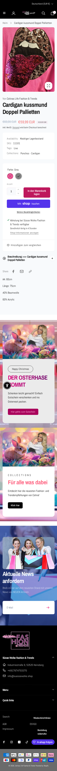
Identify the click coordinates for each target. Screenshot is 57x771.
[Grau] (19, 176)
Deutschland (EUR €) (41, 3)
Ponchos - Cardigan (30, 153)
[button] (4, 13)
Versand (15, 127)
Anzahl (9, 184)
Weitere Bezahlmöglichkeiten (28, 212)
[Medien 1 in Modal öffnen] (29, 59)
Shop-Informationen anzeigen (24, 233)
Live (16, 148)
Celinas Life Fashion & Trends (20, 98)
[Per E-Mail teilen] (22, 271)
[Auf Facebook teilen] (13, 271)
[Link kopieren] (30, 271)
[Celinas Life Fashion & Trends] (16, 649)
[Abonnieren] (48, 608)
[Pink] (10, 176)
